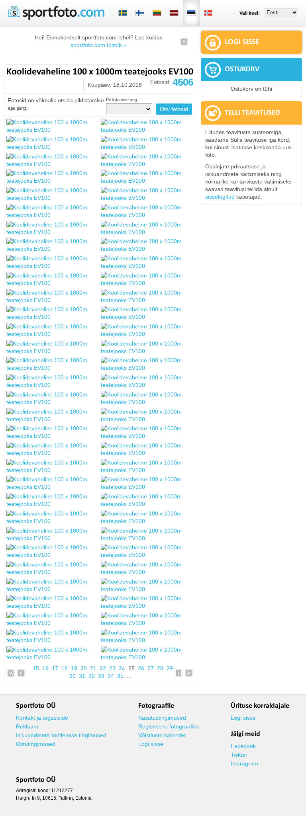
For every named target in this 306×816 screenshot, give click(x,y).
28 (160, 668)
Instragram (244, 763)
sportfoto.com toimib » (99, 45)
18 (64, 668)
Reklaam (27, 726)
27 (150, 668)
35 (120, 676)
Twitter (239, 755)
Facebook (243, 746)
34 (111, 676)
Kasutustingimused (162, 717)
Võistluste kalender (162, 735)
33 (101, 676)
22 (103, 668)
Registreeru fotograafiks (168, 726)
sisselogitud (220, 196)
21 (93, 668)
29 (170, 668)
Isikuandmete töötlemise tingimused (61, 735)
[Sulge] (184, 44)
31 (82, 676)
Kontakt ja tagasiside (42, 717)
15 (36, 668)
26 (141, 668)
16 (45, 668)
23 (112, 668)
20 (83, 668)
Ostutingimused (35, 744)
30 (72, 676)
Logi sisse (150, 744)
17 (55, 668)
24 (122, 668)
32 (91, 676)
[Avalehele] (56, 18)
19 (74, 668)
